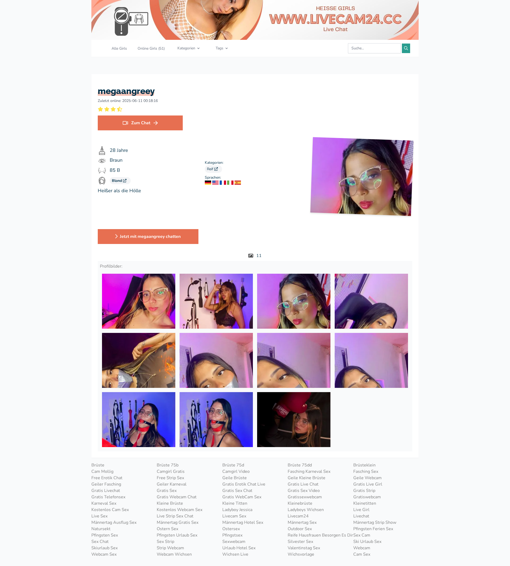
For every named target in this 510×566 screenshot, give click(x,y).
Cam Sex (361, 554)
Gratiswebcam (367, 497)
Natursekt (100, 529)
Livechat (361, 516)
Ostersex (231, 529)
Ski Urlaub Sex (367, 541)
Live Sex (99, 516)
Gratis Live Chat (303, 484)
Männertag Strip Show (374, 522)
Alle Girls (119, 48)
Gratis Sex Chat (237, 491)
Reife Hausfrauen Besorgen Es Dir (320, 535)
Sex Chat (100, 541)
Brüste (97, 465)
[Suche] (406, 48)
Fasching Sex (365, 471)
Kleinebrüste (300, 503)
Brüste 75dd (300, 465)
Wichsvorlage (301, 554)
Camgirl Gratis (171, 471)
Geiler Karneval (171, 484)
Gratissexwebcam (305, 497)
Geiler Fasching (106, 484)
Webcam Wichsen (174, 554)
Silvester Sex (300, 541)
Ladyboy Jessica (237, 510)
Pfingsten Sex (104, 535)
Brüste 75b (167, 465)
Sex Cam (361, 535)
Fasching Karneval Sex (309, 471)
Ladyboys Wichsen (306, 510)
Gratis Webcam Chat (177, 497)
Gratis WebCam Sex (241, 497)
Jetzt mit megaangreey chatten (150, 236)
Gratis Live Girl (367, 484)
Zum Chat (140, 123)
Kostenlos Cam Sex (110, 510)
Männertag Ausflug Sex (114, 522)
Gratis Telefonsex (108, 497)
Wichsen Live (235, 554)
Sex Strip (165, 541)
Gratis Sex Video (304, 491)
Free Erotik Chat (106, 478)
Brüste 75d (233, 465)
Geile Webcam (367, 478)
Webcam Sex (104, 554)
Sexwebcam (233, 541)
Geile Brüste (234, 478)
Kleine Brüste (170, 503)
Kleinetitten (364, 503)
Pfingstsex (232, 535)
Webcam (361, 548)
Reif (210, 168)
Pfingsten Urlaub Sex (177, 535)
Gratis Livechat (105, 491)
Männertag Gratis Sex (177, 522)
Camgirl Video (236, 471)
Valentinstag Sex (304, 548)
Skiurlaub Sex (104, 548)
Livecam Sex (234, 516)
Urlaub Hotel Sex (239, 548)
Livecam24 (298, 516)
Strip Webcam (170, 548)
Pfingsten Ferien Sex (373, 529)
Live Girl (361, 510)
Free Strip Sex (170, 478)
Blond (117, 180)
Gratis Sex (167, 491)
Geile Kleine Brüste (306, 478)
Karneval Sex (103, 503)
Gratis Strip (364, 491)
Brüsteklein (364, 465)
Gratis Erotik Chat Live (243, 484)
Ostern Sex (167, 529)
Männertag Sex (302, 522)
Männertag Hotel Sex (242, 522)
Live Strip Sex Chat (175, 516)
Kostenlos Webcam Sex (179, 510)
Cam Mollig (102, 471)
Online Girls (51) (151, 48)
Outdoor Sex (300, 529)
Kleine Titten (234, 503)
